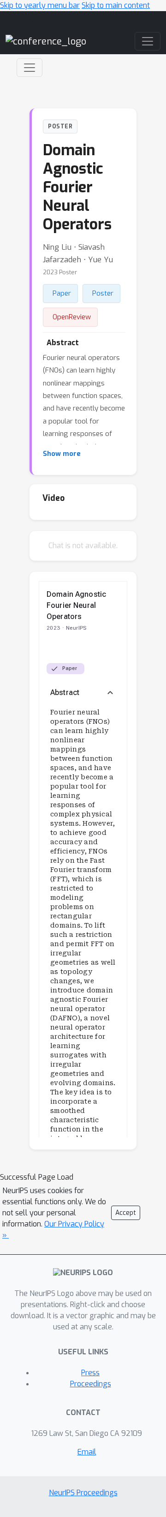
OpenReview (72, 317)
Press (90, 1373)
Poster (102, 293)
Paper (62, 293)
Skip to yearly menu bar (40, 5)
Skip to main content (116, 5)
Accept (125, 1212)
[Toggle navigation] (29, 67)
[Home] (46, 41)
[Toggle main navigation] (147, 41)
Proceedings (90, 1384)
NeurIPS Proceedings (83, 1493)
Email (86, 1452)
